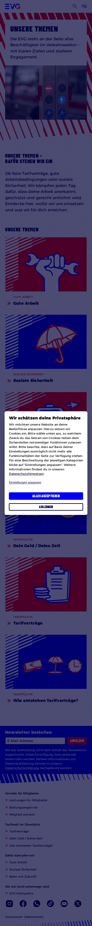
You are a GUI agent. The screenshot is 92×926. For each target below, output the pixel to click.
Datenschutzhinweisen (26, 474)
